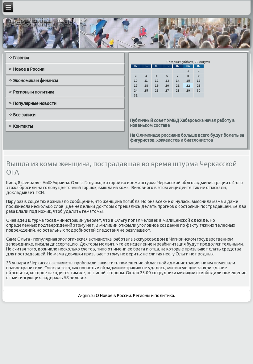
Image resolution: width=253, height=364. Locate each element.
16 (199, 80)
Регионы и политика (33, 91)
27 (167, 90)
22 (188, 85)
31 (136, 95)
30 (199, 90)
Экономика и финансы (35, 80)
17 (136, 85)
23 (199, 85)
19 (157, 85)
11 (146, 80)
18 (146, 85)
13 (167, 80)
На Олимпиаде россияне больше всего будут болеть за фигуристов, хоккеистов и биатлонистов (187, 138)
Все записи (24, 114)
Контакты (23, 126)
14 (178, 80)
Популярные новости (34, 103)
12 (157, 80)
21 (178, 85)
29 (188, 90)
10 (136, 80)
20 (167, 85)
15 (188, 80)
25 (146, 90)
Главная (21, 57)
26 (157, 90)
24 (136, 90)
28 (178, 90)
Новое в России (28, 69)
